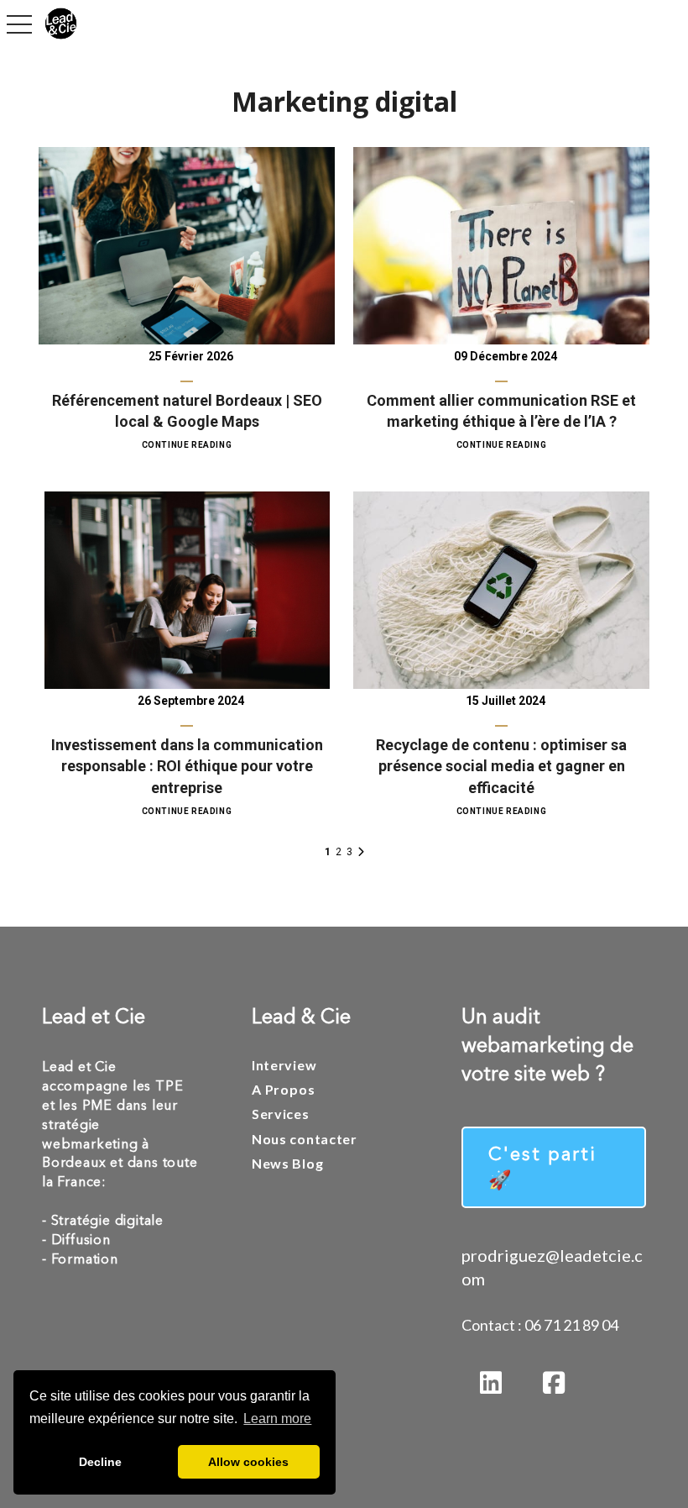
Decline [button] (100, 1462)
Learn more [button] (277, 1418)
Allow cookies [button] (248, 1462)
